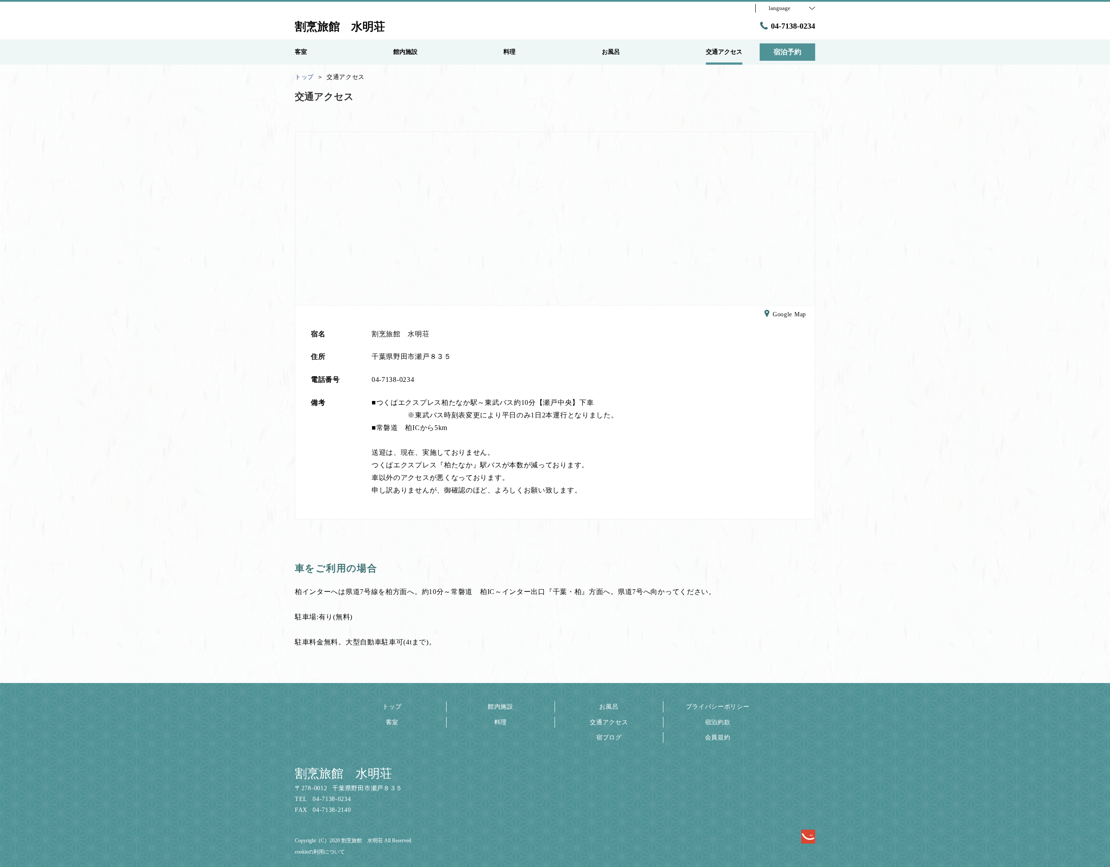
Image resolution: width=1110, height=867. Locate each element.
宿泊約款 (718, 722)
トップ (392, 706)
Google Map (789, 314)
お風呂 (608, 706)
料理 (500, 722)
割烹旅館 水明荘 (343, 773)
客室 (392, 722)
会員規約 (718, 737)
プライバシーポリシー (718, 706)
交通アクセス (609, 722)
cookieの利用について (320, 852)
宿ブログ (609, 737)
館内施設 (500, 706)
